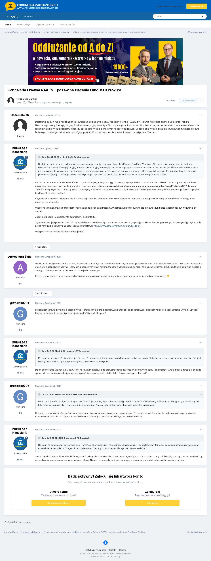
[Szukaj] (203, 16)
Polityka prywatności (95, 550)
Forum (8, 24)
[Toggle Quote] (39, 157)
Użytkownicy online (45, 24)
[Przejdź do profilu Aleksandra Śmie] (20, 268)
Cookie (123, 550)
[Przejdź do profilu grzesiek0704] (20, 314)
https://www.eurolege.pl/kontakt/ (130, 373)
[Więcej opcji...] (201, 115)
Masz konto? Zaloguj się (169, 6)
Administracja (23, 24)
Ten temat (191, 16)
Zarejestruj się (196, 6)
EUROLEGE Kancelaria (19, 150)
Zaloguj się (152, 503)
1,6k (21, 178)
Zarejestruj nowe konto (58, 503)
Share (171, 100)
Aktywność (29, 16)
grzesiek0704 (20, 303)
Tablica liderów (67, 24)
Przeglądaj (12, 16)
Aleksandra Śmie (20, 256)
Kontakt (112, 550)
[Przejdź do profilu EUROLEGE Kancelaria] (20, 163)
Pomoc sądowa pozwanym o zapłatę (53, 102)
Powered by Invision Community (105, 556)
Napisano (47, 115)
